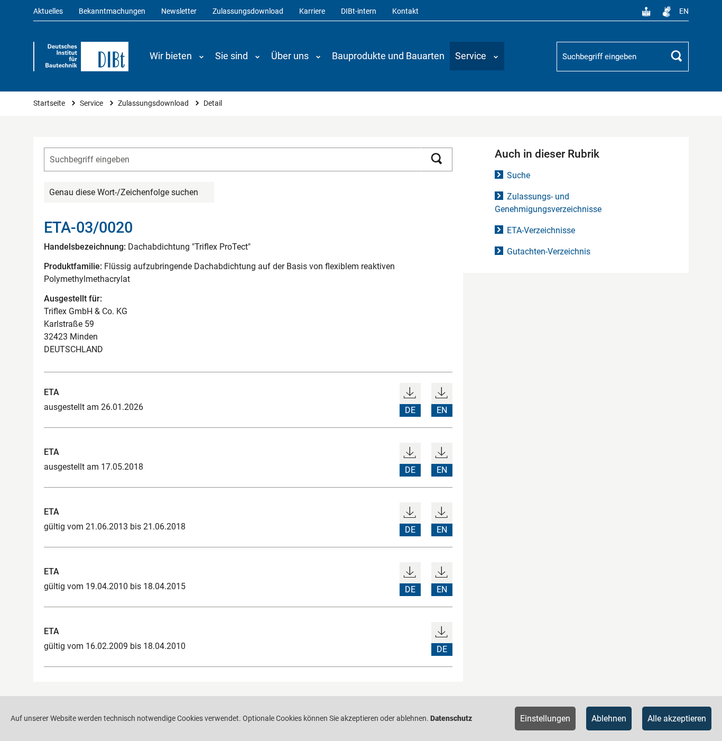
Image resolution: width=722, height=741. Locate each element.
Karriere (312, 11)
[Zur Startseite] (80, 56)
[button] (177, 56)
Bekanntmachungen (112, 11)
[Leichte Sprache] (646, 11)
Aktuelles (48, 11)
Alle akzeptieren (676, 718)
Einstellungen (545, 718)
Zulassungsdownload (247, 11)
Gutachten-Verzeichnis (548, 251)
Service (92, 103)
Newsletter (179, 11)
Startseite (50, 103)
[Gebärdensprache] (666, 11)
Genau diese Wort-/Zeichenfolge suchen (123, 192)
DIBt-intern (358, 11)
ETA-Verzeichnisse (541, 230)
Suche (518, 175)
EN (684, 11)
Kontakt (405, 11)
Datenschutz (451, 718)
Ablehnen (608, 718)
